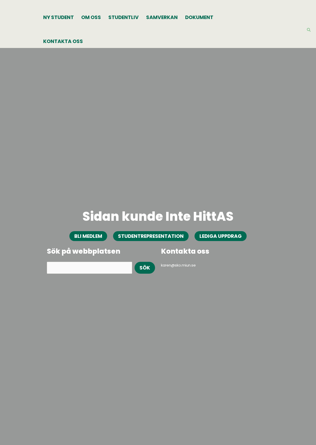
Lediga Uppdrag (220, 236)
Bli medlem (88, 236)
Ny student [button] (58, 17)
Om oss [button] (91, 17)
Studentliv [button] (123, 17)
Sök (144, 267)
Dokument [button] (199, 17)
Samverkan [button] (162, 17)
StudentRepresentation (151, 236)
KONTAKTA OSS (63, 41)
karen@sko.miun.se (178, 265)
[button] (309, 30)
